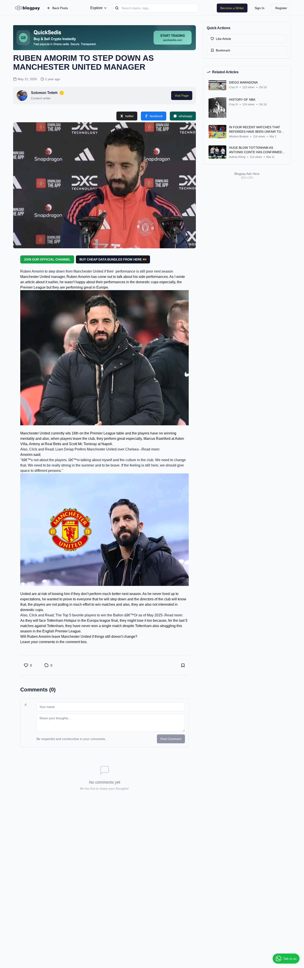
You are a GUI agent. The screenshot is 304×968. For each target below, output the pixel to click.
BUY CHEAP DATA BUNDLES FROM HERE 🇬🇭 (112, 259)
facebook (156, 116)
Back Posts (60, 8)
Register (281, 8)
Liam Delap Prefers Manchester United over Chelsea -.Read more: (107, 449)
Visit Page (182, 95)
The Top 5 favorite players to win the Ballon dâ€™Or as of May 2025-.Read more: (119, 615)
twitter (129, 116)
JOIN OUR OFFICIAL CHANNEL (47, 259)
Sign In (259, 8)
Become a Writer (232, 8)
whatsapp (185, 116)
